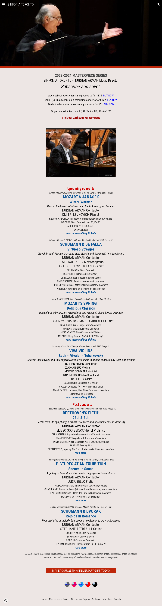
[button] (4, 4)
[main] (81, 96)
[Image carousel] (81, 152)
